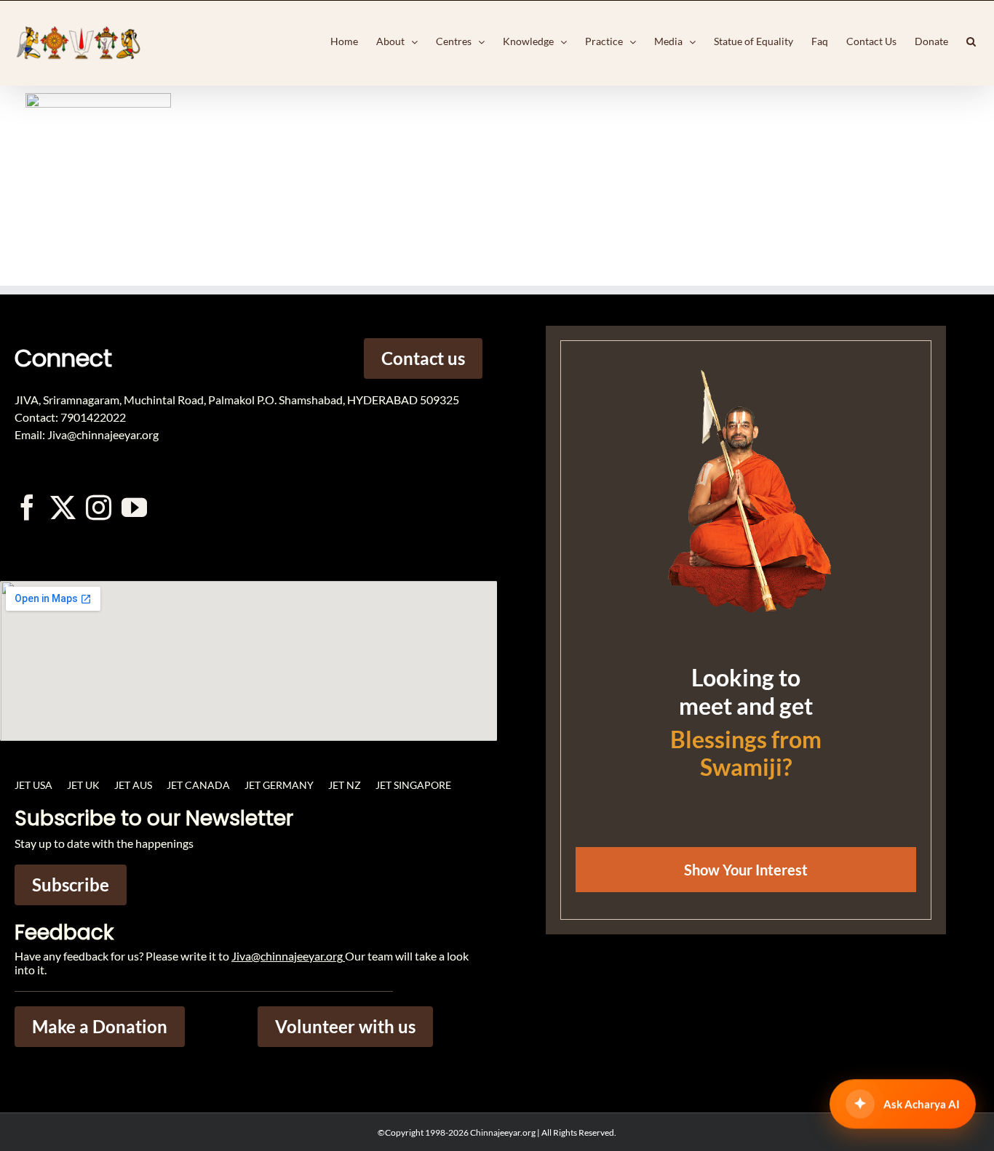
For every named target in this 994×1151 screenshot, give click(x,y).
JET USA (33, 785)
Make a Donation (99, 1026)
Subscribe (70, 884)
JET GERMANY (279, 785)
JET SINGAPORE (413, 785)
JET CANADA (198, 785)
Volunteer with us (345, 1026)
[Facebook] (27, 507)
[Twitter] (63, 507)
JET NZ (344, 785)
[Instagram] (98, 507)
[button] (971, 41)
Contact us (423, 358)
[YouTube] (134, 507)
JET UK (83, 785)
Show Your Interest (746, 869)
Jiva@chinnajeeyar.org (287, 956)
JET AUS (133, 785)
